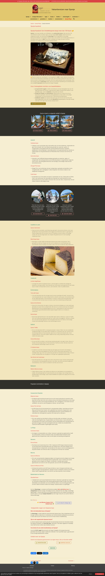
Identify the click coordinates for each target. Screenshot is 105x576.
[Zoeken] (73, 19)
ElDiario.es (35, 500)
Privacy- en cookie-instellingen (28, 567)
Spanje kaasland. (46, 23)
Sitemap (73, 565)
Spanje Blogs (38, 23)
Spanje (32, 23)
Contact (52, 565)
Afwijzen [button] (90, 574)
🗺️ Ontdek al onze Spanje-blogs (38, 103)
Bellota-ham (66, 489)
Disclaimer (32, 565)
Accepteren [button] (99, 574)
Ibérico (59, 489)
